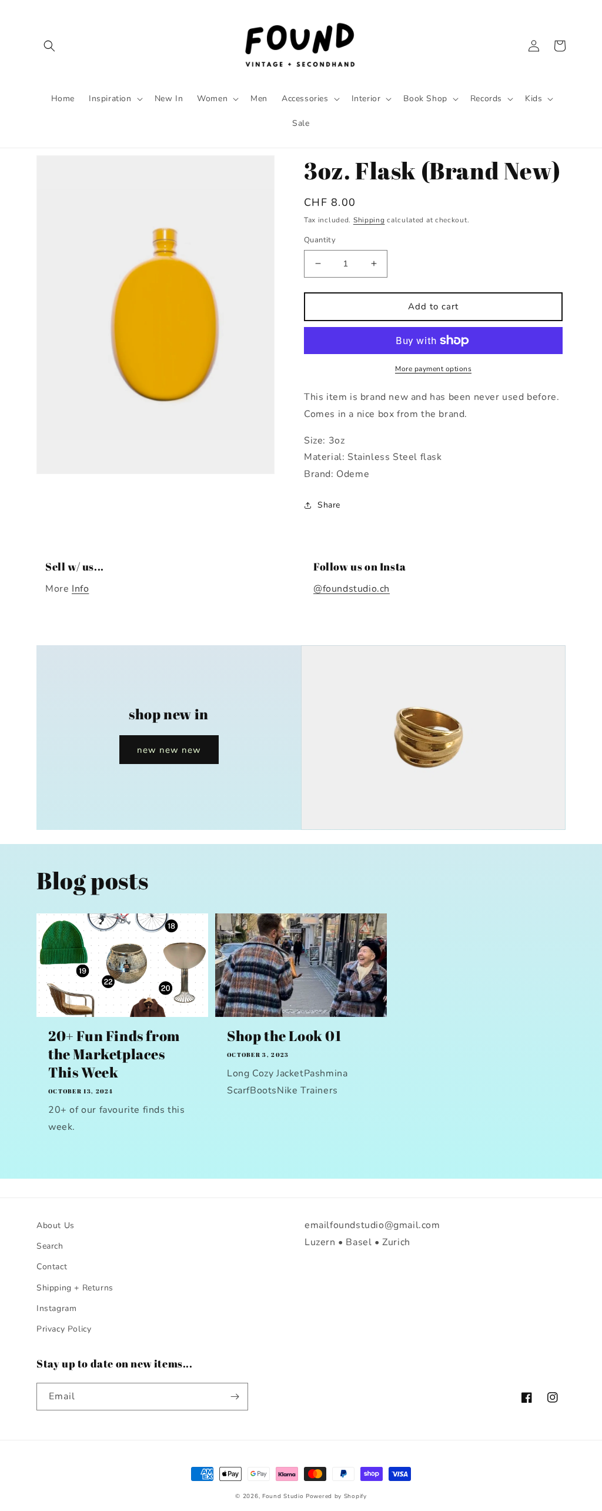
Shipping (369, 220)
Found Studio (282, 1496)
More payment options (433, 368)
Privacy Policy (63, 1329)
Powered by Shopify (336, 1496)
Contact (51, 1266)
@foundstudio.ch (351, 588)
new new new (169, 750)
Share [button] (328, 505)
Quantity (320, 240)
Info (80, 588)
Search (49, 1246)
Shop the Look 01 (284, 1036)
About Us (55, 1225)
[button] (49, 46)
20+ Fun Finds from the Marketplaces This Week (114, 1054)
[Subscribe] (235, 1396)
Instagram (56, 1308)
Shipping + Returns (74, 1287)
